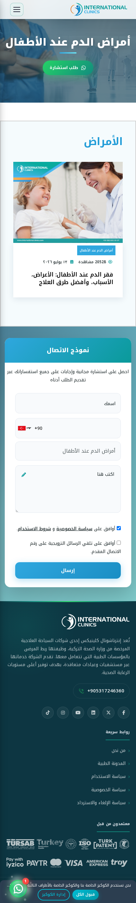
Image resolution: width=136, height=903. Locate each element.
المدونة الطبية (112, 763)
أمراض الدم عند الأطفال (96, 250)
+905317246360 (105, 690)
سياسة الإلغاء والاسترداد (101, 803)
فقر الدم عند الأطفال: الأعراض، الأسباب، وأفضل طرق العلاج (72, 278)
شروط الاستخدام (34, 529)
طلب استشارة (64, 68)
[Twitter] (108, 713)
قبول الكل (85, 894)
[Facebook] (124, 713)
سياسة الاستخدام (108, 776)
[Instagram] (63, 713)
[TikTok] (48, 713)
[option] (68, 52)
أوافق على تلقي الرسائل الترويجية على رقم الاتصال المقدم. (75, 547)
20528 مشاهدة (92, 261)
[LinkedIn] (93, 713)
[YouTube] (78, 713)
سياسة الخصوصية (74, 529)
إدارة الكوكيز (53, 894)
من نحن (119, 750)
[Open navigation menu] (16, 9)
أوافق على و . (67, 529)
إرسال (68, 570)
